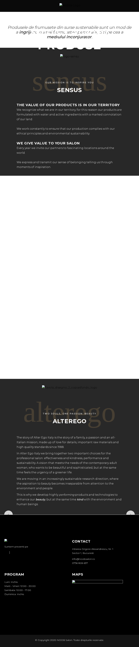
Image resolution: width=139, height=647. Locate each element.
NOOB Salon (64, 640)
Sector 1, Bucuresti (83, 553)
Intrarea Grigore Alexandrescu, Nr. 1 (92, 549)
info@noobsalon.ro (83, 558)
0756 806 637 (80, 563)
